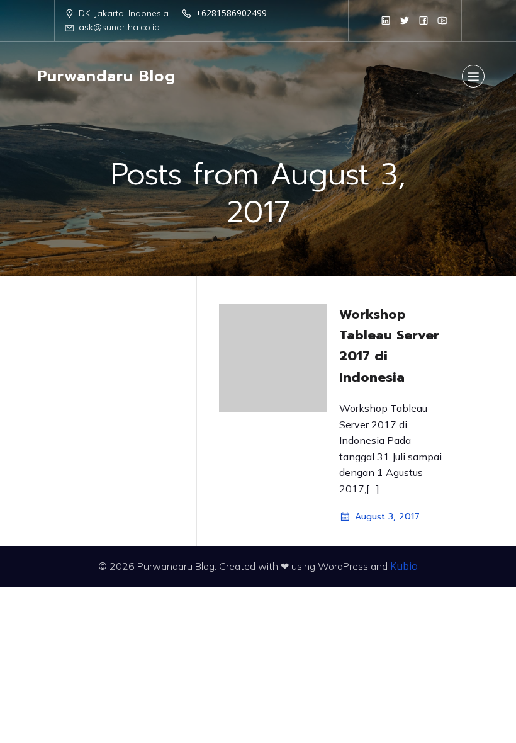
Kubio (404, 566)
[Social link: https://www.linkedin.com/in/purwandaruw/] (385, 20)
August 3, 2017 (387, 516)
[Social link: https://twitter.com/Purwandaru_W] (404, 20)
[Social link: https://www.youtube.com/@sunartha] (442, 20)
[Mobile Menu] (473, 76)
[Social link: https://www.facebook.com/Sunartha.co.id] (423, 20)
